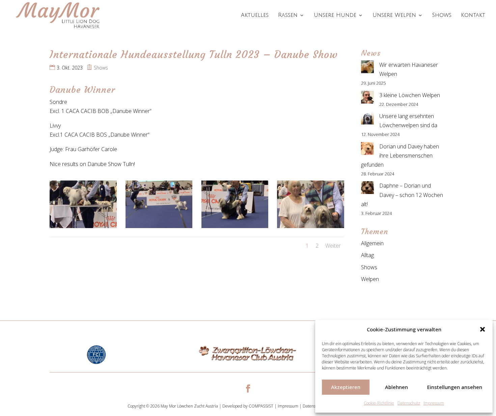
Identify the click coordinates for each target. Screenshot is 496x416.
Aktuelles (255, 15)
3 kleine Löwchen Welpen (409, 95)
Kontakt (473, 15)
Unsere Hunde (335, 15)
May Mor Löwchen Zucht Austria (189, 406)
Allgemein (372, 243)
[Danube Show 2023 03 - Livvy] (83, 228)
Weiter (333, 245)
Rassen (288, 15)
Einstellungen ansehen (454, 387)
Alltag (367, 255)
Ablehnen (396, 387)
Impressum (433, 403)
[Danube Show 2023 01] (310, 228)
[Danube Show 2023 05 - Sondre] (235, 228)
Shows (441, 15)
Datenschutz (408, 403)
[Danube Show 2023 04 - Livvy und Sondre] (159, 228)
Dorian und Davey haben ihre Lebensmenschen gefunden (400, 155)
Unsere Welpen (394, 15)
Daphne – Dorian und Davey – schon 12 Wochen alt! (402, 194)
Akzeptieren (345, 387)
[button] (482, 329)
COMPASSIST (261, 406)
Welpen (370, 279)
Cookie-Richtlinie (379, 403)
